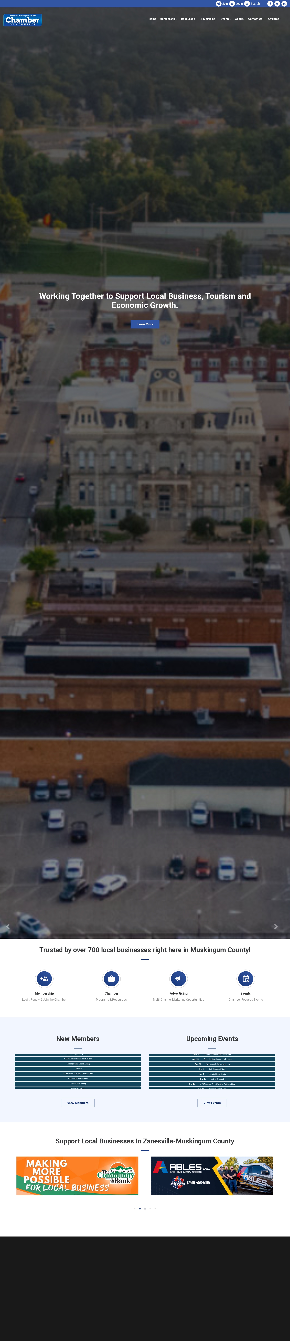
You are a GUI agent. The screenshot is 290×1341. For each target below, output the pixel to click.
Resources (188, 18)
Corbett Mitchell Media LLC (78, 1072)
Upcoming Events (144, 330)
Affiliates (273, 18)
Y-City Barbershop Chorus (78, 1082)
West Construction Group (78, 1067)
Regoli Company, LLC (78, 1087)
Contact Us (255, 18)
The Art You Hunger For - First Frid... (217, 1068)
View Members (77, 1103)
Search (255, 3)
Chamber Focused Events (246, 999)
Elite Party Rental (78, 1057)
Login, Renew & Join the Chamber (44, 999)
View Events (212, 1103)
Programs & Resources (111, 999)
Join (225, 3)
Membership (168, 18)
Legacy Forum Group (217, 1058)
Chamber (111, 993)
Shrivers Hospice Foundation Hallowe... (218, 1073)
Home (152, 18)
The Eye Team (78, 1077)
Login (239, 3)
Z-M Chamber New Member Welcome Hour (218, 1082)
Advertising (208, 18)
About (239, 18)
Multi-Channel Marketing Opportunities (178, 999)
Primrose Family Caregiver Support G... (218, 1063)
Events (225, 18)
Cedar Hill (78, 1062)
